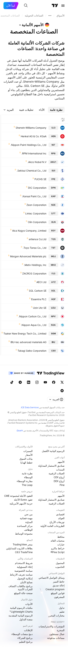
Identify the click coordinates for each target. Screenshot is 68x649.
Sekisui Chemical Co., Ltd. (31, 170)
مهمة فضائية (26, 518)
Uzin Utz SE (39, 307)
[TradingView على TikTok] (11, 382)
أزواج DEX (59, 481)
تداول (62, 607)
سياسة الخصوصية (23, 570)
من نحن (28, 514)
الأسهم (61, 461)
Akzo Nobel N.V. (37, 161)
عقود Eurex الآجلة (23, 499)
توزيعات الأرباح (57, 522)
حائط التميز (59, 581)
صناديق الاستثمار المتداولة (51, 465)
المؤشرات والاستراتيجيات (52, 626)
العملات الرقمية (57, 473)
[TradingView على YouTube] (45, 382)
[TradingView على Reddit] (62, 390)
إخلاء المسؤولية (25, 566)
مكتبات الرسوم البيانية (21, 607)
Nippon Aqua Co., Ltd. (33, 324)
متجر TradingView (23, 544)
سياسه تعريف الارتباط (21, 574)
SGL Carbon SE (37, 290)
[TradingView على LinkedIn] (28, 382)
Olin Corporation (37, 222)
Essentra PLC (38, 299)
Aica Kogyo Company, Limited (29, 230)
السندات (60, 469)
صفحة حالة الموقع (23, 593)
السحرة (61, 630)
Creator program (55, 589)
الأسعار (29, 454)
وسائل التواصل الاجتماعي (52, 577)
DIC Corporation (37, 187)
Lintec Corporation (35, 213)
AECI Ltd (41, 282)
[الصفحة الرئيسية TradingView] (55, 5)
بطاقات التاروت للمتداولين (19, 548)
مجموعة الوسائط (24, 533)
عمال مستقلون (57, 634)
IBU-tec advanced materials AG (28, 342)
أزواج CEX (59, 477)
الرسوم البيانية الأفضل (53, 450)
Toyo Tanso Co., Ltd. (34, 247)
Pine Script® (58, 552)
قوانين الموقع (58, 593)
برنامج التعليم (26, 641)
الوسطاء (28, 477)
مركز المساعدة (25, 525)
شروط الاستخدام (24, 562)
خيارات (61, 544)
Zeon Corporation (36, 204)
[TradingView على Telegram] (20, 382)
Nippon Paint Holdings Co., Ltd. (28, 144)
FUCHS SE (40, 179)
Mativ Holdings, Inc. (35, 264)
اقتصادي (60, 514)
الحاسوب (60, 566)
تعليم (62, 611)
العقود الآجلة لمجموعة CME (18, 495)
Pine (62, 484)
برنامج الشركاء (25, 637)
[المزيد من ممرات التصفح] (49, 15)
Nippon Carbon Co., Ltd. (32, 316)
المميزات (28, 450)
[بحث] (25, 5)
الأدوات (29, 603)
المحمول (60, 562)
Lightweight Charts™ (21, 611)
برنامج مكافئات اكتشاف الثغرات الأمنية (20, 588)
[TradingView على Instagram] (37, 382)
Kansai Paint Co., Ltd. (34, 196)
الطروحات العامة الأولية (52, 525)
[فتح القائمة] (62, 5)
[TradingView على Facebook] (53, 382)
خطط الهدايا (26, 462)
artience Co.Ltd (37, 239)
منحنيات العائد (58, 540)
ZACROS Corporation (34, 273)
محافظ (61, 536)
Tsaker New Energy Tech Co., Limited (24, 333)
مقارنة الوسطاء (25, 481)
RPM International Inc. (33, 153)
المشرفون (59, 596)
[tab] (56, 110)
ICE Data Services (30, 407)
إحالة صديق (59, 585)
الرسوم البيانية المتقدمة (21, 615)
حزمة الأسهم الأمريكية (21, 503)
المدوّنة (29, 522)
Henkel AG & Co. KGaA (33, 136)
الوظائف (28, 529)
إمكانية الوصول (25, 578)
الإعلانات (28, 630)
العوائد (61, 518)
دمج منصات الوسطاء (22, 634)
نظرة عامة (27, 473)
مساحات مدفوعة (56, 637)
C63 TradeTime (24, 552)
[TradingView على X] (62, 382)
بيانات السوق (26, 458)
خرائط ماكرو (58, 548)
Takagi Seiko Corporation (32, 350)
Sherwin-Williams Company (31, 127)
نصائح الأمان (26, 582)
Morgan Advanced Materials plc (28, 256)
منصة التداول (26, 619)
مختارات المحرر (56, 615)
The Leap (27, 484)
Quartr (20, 430)
